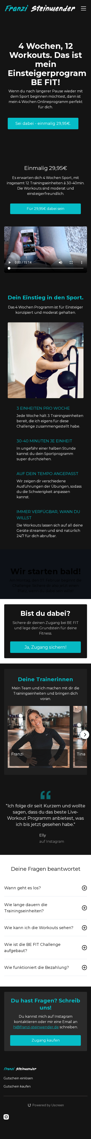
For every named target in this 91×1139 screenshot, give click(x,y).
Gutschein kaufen (17, 1086)
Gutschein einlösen (18, 1078)
